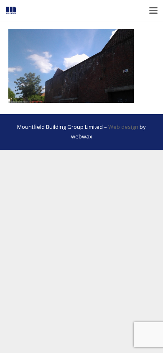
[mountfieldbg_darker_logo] (11, 10)
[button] (153, 10)
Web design (123, 126)
